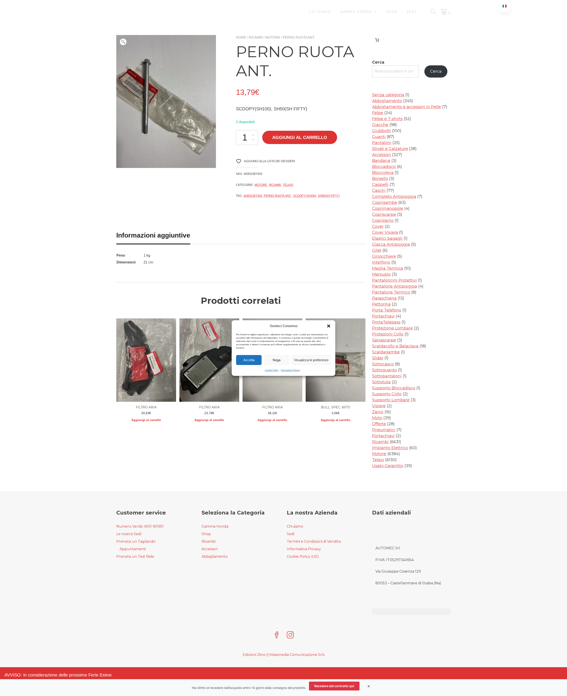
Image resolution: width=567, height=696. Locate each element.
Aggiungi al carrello (299, 137)
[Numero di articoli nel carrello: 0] (377, 40)
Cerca (378, 62)
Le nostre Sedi (128, 534)
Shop (392, 12)
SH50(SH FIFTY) (329, 195)
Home (241, 37)
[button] (328, 326)
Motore (272, 37)
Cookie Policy (272, 370)
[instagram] (290, 635)
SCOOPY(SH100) (304, 195)
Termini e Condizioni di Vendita (314, 541)
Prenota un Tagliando (135, 541)
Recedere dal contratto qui (334, 686)
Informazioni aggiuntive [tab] (153, 235)
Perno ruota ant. (277, 195)
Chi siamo (320, 12)
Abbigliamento (215, 556)
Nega (276, 360)
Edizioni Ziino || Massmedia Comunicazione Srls (283, 655)
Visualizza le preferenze (311, 360)
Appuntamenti (133, 549)
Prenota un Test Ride (135, 556)
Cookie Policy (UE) (303, 556)
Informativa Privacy (290, 370)
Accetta (248, 360)
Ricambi (256, 37)
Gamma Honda (356, 12)
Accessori (210, 549)
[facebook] (276, 635)
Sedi (411, 12)
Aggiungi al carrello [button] (146, 420)
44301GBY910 (252, 195)
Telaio (288, 185)
